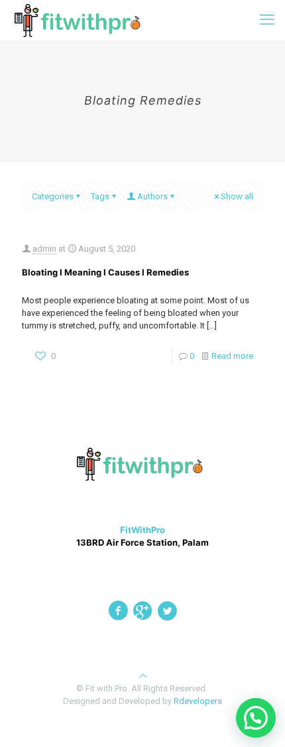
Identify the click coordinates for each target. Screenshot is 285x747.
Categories (53, 196)
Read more (232, 356)
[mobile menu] (267, 20)
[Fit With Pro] (80, 19)
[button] (256, 718)
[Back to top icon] (143, 676)
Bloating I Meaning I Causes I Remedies (105, 272)
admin (44, 249)
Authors (152, 196)
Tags (100, 196)
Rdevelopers (198, 701)
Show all (237, 196)
